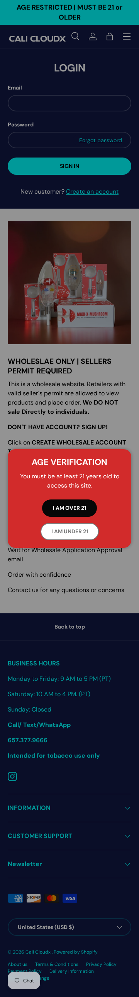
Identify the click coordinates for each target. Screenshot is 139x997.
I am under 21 (69, 531)
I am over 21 (69, 507)
